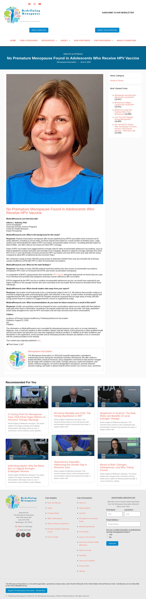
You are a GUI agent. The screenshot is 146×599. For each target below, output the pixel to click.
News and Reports (54, 503)
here (38, 341)
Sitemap (82, 571)
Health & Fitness (73, 54)
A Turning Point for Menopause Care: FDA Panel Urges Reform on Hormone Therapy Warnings (27, 417)
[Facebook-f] (18, 535)
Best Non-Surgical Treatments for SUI (58, 530)
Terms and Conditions (87, 561)
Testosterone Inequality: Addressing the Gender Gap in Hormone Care (70, 465)
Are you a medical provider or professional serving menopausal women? (123, 531)
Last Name (128, 510)
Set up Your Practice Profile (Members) (89, 543)
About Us (82, 503)
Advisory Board (84, 508)
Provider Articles (53, 513)
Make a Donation (126, 41)
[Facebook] (29, 4)
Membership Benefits (86, 526)
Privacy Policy (84, 566)
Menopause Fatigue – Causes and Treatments (124, 104)
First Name (110, 510)
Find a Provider (29, 41)
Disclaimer (83, 555)
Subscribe (112, 543)
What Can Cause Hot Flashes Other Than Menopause (123, 112)
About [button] (64, 41)
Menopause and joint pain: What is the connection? (125, 96)
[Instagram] (34, 4)
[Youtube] (39, 4)
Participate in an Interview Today (88, 520)
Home (13, 41)
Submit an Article (85, 550)
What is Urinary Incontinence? (58, 523)
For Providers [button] (102, 41)
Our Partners (82, 41)
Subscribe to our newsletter (118, 13)
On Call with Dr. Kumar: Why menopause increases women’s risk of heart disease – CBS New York (126, 128)
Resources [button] (48, 41)
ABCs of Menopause (54, 518)
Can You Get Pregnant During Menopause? (124, 118)
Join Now (82, 513)
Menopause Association (40, 351)
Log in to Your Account (87, 537)
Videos (49, 508)
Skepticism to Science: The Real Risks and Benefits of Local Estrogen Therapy (118, 416)
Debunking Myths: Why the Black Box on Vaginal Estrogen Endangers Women (26, 468)
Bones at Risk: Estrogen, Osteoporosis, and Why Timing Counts (117, 467)
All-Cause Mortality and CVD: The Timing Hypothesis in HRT (72, 414)
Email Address (112, 520)
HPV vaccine (58, 275)
